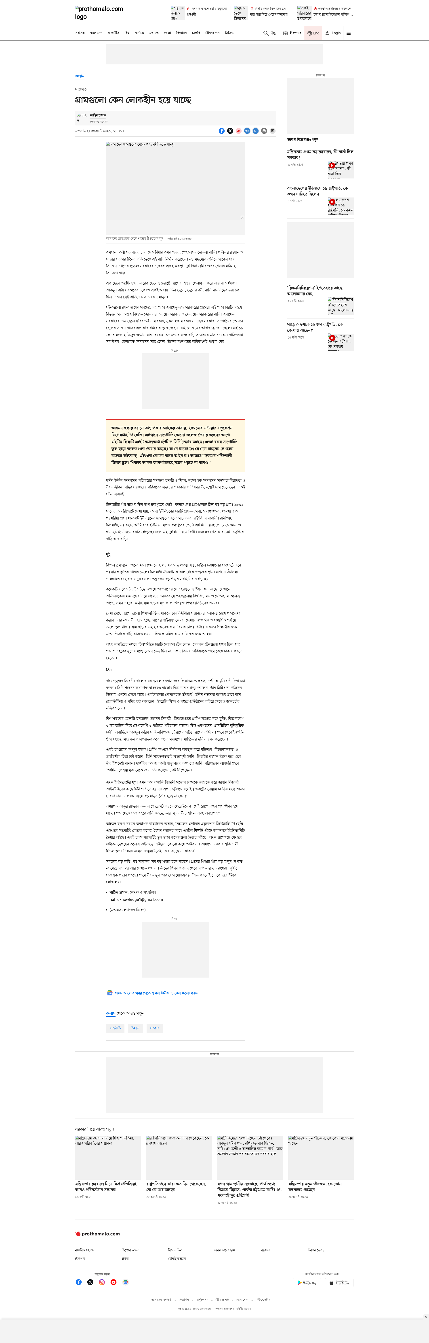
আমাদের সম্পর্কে (161, 1300)
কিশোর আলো (130, 1250)
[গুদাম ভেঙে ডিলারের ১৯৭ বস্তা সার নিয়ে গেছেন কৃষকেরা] (241, 13)
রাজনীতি (113, 33)
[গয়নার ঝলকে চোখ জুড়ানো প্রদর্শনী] (178, 13)
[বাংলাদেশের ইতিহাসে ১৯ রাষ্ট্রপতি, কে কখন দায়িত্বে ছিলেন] (341, 206)
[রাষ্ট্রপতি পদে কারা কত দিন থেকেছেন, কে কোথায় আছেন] (179, 1158)
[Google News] (126, 1283)
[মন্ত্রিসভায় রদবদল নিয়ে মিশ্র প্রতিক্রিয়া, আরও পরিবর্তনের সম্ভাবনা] (108, 1158)
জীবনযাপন (212, 33)
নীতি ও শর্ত (222, 1300)
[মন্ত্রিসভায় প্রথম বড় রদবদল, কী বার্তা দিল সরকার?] (341, 169)
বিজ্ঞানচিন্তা (175, 1250)
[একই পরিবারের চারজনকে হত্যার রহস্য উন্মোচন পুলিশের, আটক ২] (304, 13)
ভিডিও (229, 33)
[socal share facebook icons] (222, 133)
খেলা (167, 33)
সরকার (154, 1028)
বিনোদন (181, 33)
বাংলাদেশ (96, 33)
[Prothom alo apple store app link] (339, 1283)
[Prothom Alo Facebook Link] (81, 1283)
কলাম (79, 76)
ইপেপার (80, 1258)
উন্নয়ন (135, 1028)
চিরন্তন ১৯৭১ (315, 1250)
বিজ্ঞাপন (184, 1300)
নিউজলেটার (263, 1300)
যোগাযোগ (242, 1300)
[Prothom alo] (105, 13)
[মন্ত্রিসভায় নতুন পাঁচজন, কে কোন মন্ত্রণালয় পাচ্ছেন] (321, 1158)
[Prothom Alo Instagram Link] (104, 1283)
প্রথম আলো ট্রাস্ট (224, 1250)
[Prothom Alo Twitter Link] (92, 1283)
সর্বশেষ (80, 33)
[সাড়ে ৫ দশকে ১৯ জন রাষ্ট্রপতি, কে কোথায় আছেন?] (341, 342)
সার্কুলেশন (202, 1300)
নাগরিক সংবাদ (84, 1250)
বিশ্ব (127, 33)
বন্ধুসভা (265, 1250)
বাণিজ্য (139, 33)
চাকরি (196, 33)
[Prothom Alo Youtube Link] (116, 1283)
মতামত (154, 33)
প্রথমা (125, 1258)
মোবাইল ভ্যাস (177, 1258)
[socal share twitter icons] (231, 133)
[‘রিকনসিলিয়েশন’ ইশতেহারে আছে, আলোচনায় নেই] (341, 306)
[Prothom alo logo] (97, 1235)
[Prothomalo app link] (307, 1283)
